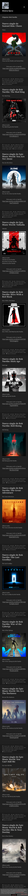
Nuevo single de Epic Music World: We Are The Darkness (13, 691)
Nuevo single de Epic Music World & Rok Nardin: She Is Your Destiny (12, 829)
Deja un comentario (8, 84)
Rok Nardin (8, 215)
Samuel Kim (8, 83)
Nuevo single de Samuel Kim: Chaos (12, 24)
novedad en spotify (17, 81)
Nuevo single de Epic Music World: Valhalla (13, 223)
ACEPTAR (14, 894)
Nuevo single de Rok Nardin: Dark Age (12, 360)
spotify (15, 83)
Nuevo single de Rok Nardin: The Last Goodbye (12, 557)
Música (18, 79)
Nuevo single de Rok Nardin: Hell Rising (12, 424)
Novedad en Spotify (9, 80)
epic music (21, 80)
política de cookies (19, 892)
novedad (10, 81)
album (17, 80)
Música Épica (7, 11)
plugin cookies (24, 894)
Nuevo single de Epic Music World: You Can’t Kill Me (12, 759)
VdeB (13, 79)
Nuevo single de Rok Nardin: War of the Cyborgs (12, 624)
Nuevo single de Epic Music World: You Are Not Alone (13, 156)
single (12, 83)
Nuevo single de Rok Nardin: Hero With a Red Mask (12, 294)
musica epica (5, 81)
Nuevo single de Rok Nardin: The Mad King (13, 90)
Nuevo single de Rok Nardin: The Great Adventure (12, 490)
